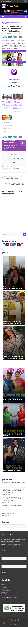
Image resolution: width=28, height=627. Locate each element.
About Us (3, 584)
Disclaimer (4, 587)
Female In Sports (5, 593)
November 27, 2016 (6, 33)
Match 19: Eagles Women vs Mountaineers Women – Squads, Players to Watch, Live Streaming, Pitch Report (12, 499)
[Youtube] (16, 86)
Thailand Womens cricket (8, 169)
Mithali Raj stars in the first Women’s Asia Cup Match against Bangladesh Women (7, 124)
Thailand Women (21, 40)
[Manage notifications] (4, 623)
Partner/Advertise (6, 590)
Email (3, 563)
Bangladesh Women (7, 40)
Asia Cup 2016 (8, 167)
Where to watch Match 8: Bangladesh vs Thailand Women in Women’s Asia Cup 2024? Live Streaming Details (17, 104)
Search (24, 234)
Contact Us (4, 592)
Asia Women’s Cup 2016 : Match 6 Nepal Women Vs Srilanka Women (14, 183)
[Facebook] (19, 86)
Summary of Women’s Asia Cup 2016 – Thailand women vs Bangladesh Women (7, 102)
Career (3, 586)
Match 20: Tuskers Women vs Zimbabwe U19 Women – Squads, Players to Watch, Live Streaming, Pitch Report (13, 490)
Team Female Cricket (17, 33)
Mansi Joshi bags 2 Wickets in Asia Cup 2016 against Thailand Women (13, 177)
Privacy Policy (5, 589)
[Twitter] (11, 86)
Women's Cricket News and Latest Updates (12, 23)
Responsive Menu (25, 1)
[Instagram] (9, 86)
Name (3, 555)
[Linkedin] (14, 86)
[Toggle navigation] (3, 16)
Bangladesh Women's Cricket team (10, 168)
